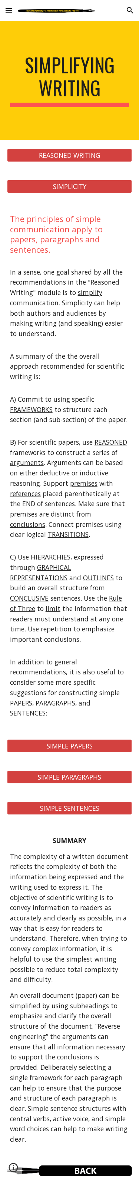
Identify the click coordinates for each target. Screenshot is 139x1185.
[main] (69, 80)
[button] (9, 10)
